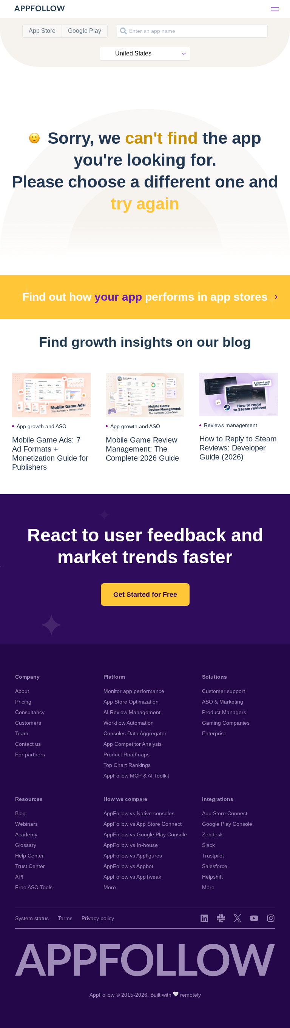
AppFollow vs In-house (130, 845)
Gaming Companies (226, 723)
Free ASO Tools (33, 887)
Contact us (28, 744)
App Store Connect (224, 813)
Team (21, 733)
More (109, 887)
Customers (28, 723)
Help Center (29, 856)
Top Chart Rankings (127, 765)
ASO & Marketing (222, 702)
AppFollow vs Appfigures (132, 856)
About (22, 691)
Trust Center (30, 866)
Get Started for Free (145, 594)
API (19, 877)
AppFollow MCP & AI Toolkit (136, 776)
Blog (20, 813)
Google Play (84, 31)
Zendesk (212, 834)
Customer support (223, 691)
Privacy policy (98, 918)
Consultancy (30, 712)
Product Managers (224, 712)
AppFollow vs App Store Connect (142, 824)
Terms (65, 918)
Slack (208, 845)
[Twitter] (237, 918)
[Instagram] (271, 918)
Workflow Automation (128, 723)
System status (32, 918)
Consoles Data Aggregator (135, 733)
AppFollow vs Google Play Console (145, 834)
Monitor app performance (133, 691)
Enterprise (214, 733)
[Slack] (221, 918)
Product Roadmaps (126, 754)
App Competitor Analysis (132, 744)
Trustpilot (213, 856)
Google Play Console (227, 824)
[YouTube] (254, 918)
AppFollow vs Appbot (128, 866)
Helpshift (212, 877)
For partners (30, 754)
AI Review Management (131, 712)
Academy (26, 834)
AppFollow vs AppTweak (132, 877)
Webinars (26, 824)
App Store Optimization (131, 702)
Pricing (23, 702)
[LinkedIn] (204, 918)
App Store (42, 31)
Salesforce (214, 866)
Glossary (25, 845)
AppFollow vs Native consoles (138, 813)
